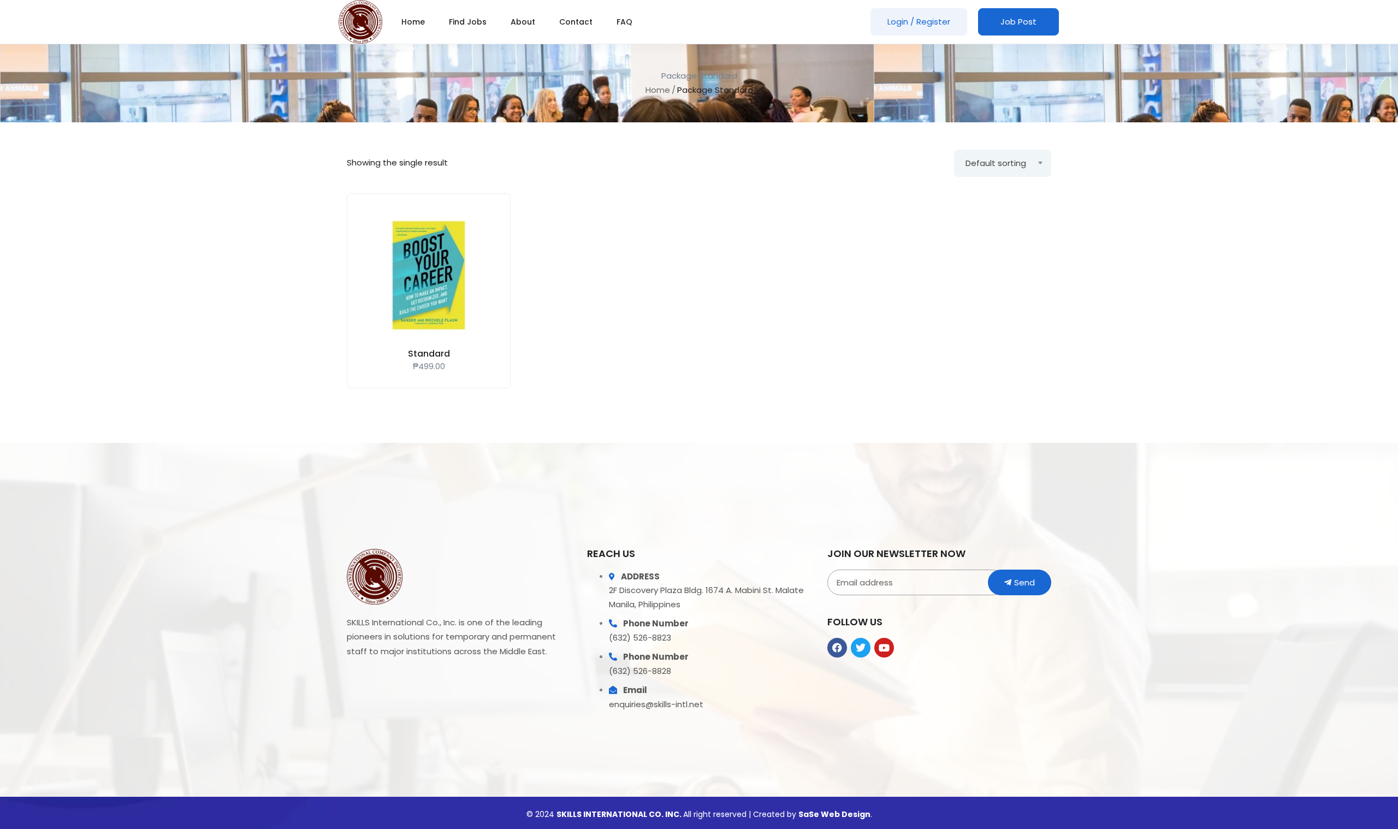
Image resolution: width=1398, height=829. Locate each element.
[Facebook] (837, 648)
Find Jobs (468, 21)
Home (413, 21)
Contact (576, 21)
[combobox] (1002, 163)
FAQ (624, 21)
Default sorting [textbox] (995, 163)
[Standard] (429, 275)
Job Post (1018, 21)
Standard (429, 353)
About (523, 21)
